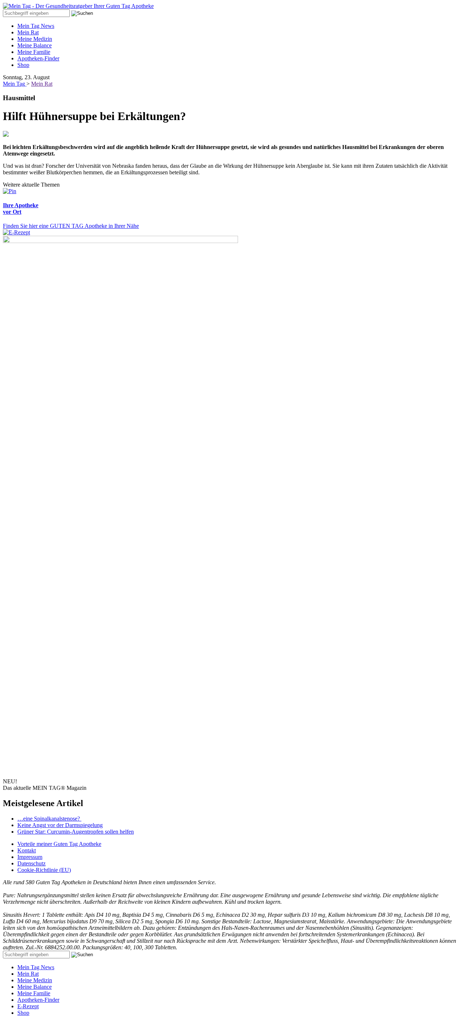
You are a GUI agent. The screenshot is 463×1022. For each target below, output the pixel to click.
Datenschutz (31, 863)
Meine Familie (33, 52)
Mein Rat (28, 32)
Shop (23, 65)
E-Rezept (28, 1006)
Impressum (29, 857)
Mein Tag (14, 84)
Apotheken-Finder (38, 58)
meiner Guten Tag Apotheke (59, 844)
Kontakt (26, 850)
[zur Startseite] (78, 6)
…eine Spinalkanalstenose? (49, 819)
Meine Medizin (34, 39)
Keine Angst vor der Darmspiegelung (60, 825)
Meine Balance (34, 45)
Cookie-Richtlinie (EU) (44, 870)
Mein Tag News (35, 26)
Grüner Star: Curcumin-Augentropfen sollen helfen (75, 832)
